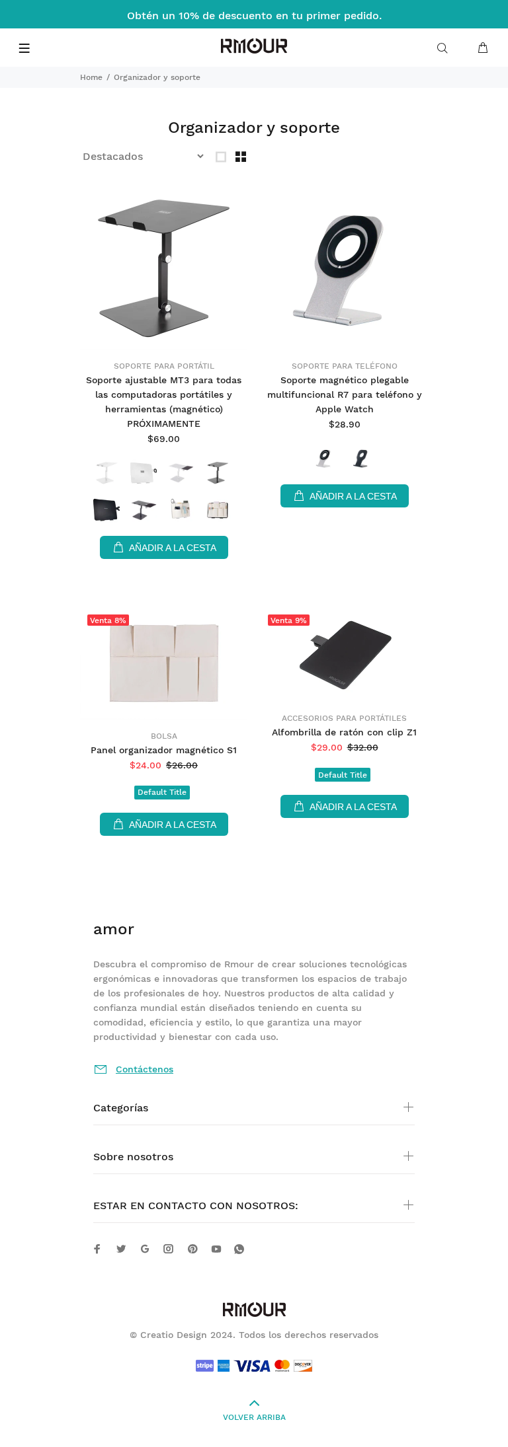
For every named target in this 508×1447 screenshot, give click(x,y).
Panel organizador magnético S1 (164, 750)
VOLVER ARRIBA (254, 1417)
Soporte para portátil (164, 366)
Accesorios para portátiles (344, 718)
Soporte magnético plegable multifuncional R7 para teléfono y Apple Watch (344, 394)
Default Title (162, 792)
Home (91, 77)
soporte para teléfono (345, 366)
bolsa (164, 736)
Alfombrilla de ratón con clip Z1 (344, 732)
